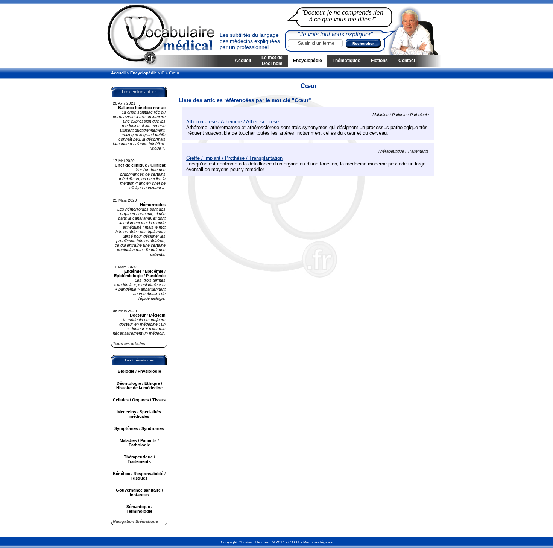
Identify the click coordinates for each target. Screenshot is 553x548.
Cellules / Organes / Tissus (139, 400)
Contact (406, 60)
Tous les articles (129, 343)
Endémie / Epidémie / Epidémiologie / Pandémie (140, 273)
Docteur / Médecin (148, 315)
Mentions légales (318, 542)
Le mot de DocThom (272, 60)
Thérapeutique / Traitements (139, 459)
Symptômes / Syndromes (139, 428)
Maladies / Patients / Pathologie (139, 442)
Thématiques (346, 60)
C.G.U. (294, 542)
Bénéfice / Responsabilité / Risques (139, 475)
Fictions (379, 60)
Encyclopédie (307, 60)
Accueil (243, 60)
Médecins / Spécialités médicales (139, 414)
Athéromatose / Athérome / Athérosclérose (232, 121)
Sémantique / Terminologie (139, 508)
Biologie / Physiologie (139, 371)
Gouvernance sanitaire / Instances (139, 492)
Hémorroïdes (153, 204)
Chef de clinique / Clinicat (140, 165)
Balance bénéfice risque (142, 107)
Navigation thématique (135, 521)
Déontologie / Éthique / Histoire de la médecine (139, 385)
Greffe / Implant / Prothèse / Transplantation (234, 158)
